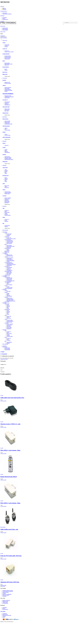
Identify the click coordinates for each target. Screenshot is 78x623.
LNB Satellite (7, 88)
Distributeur (2, 15)
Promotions (4, 596)
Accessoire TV (5, 99)
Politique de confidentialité (7, 594)
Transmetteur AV (7, 104)
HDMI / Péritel (9, 272)
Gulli (3, 208)
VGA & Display (9, 284)
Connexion (2, 21)
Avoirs (4, 617)
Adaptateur (6, 199)
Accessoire (4, 195)
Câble (4, 183)
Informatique (5, 116)
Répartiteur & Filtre (8, 95)
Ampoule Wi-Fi (7, 156)
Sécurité (4, 147)
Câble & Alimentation (6, 137)
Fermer (2, 35)
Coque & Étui (5, 167)
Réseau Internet (5, 118)
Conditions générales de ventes (8, 590)
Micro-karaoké (7, 58)
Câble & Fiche (7, 97)
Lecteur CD (5, 48)
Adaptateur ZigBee (8, 158)
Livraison (4, 593)
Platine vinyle (5, 74)
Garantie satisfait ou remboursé (8, 591)
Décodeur (4, 80)
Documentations (5, 19)
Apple (6, 169)
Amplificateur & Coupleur (9, 96)
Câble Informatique (8, 281)
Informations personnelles (7, 615)
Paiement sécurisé (5, 592)
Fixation (6, 91)
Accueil (1, 395)
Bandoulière (7, 202)
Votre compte (2, 611)
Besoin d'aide (5, 346)
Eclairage (4, 154)
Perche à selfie (7, 201)
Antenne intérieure (8, 89)
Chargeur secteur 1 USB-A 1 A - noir (10, 424)
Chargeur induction (8, 192)
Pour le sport (7, 200)
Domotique (4, 141)
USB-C (6, 186)
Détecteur (6, 151)
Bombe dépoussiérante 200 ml (8, 476)
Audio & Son (5, 40)
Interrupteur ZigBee (8, 157)
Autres (6, 173)
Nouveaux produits (6, 595)
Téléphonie (4, 165)
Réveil (6, 69)
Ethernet (6, 128)
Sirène (6, 150)
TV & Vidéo (5, 78)
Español (4, 9)
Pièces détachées (5, 230)
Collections (4, 206)
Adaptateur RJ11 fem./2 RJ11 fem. (9, 582)
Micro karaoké (7, 212)
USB (7, 283)
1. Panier (2, 351)
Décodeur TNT (7, 82)
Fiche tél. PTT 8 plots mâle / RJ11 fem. (11, 555)
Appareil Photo (7, 225)
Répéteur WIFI (9, 278)
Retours (4, 18)
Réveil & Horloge (8, 248)
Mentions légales (5, 601)
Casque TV (7, 45)
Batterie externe (7, 193)
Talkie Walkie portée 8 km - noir (9, 529)
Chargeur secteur (7, 191)
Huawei (6, 171)
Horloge (8, 250)
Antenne (4, 85)
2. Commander (3, 353)
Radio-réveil (7, 64)
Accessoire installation (8, 93)
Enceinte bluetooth (6, 53)
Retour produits (5, 28)
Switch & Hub (9, 279)
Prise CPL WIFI (7, 121)
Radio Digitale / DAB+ (11, 246)
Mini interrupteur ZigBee (9, 159)
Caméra (6, 149)
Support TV (7, 103)
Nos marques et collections (7, 13)
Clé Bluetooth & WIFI (8, 123)
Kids (3, 223)
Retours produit (5, 614)
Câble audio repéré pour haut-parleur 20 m (12, 397)
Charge (4, 189)
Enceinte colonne (7, 57)
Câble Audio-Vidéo (6, 106)
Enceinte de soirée (8, 56)
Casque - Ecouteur (8, 197)
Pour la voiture (7, 198)
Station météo (5, 161)
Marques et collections (6, 600)
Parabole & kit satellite (8, 90)
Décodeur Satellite (8, 83)
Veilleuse (6, 214)
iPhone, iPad (7, 185)
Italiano (4, 8)
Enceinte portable (8, 55)
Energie (4, 143)
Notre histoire (5, 12)
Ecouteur (6, 46)
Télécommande (7, 101)
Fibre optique (7, 109)
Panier (1, 37)
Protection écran (5, 175)
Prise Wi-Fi (6, 145)
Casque (4, 42)
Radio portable (9, 245)
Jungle (4, 217)
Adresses (4, 616)
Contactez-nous (5, 27)
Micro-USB (7, 187)
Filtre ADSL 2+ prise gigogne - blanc (10, 450)
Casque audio (7, 44)
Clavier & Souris (7, 135)
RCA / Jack (7, 110)
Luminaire (6, 221)
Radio (4, 60)
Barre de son (5, 72)
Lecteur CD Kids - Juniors (9, 51)
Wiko (5, 172)
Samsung (6, 170)
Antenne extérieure (8, 87)
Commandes (5, 17)
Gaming (4, 132)
